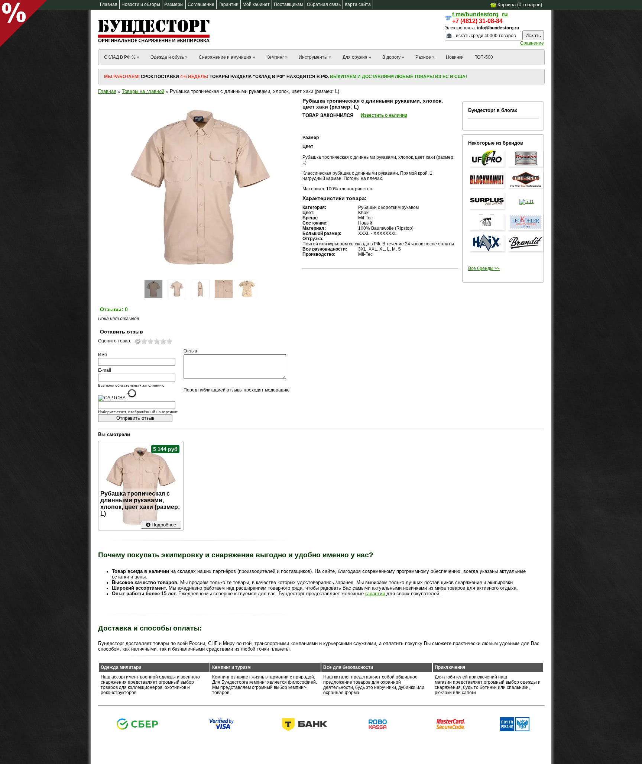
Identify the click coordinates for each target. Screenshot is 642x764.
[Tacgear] (526, 167)
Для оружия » (357, 57)
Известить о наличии (384, 115)
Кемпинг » (277, 57)
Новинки (455, 57)
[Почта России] (514, 729)
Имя (102, 354)
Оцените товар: (114, 341)
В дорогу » (393, 57)
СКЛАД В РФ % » (121, 57)
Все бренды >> (484, 268)
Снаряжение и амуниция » (227, 57)
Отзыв (190, 351)
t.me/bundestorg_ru (480, 14)
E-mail (104, 370)
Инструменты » (315, 57)
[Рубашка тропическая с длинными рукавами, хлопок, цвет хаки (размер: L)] (153, 289)
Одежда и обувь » (169, 57)
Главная (107, 91)
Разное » (425, 57)
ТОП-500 (484, 57)
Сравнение (532, 43)
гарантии (375, 593)
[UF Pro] (487, 167)
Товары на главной (143, 91)
